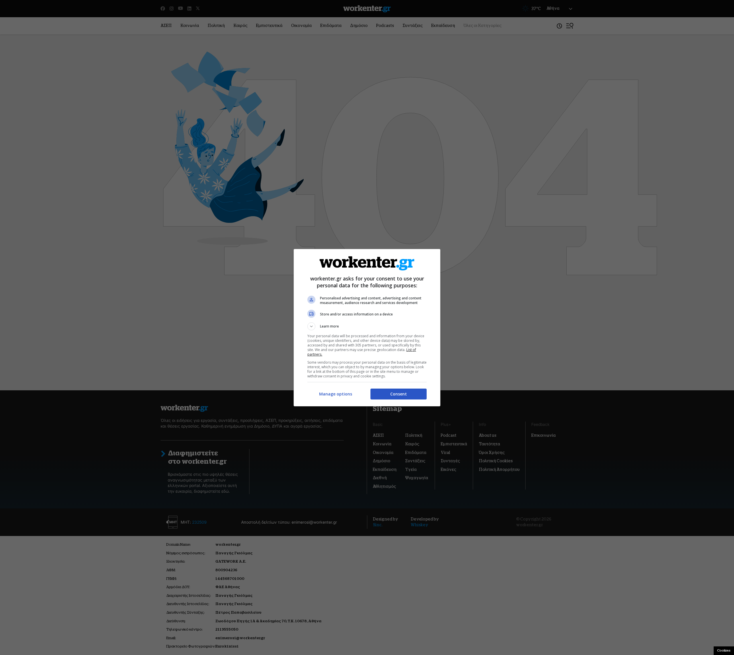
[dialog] (367, 327)
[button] (367, 326)
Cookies (724, 650)
